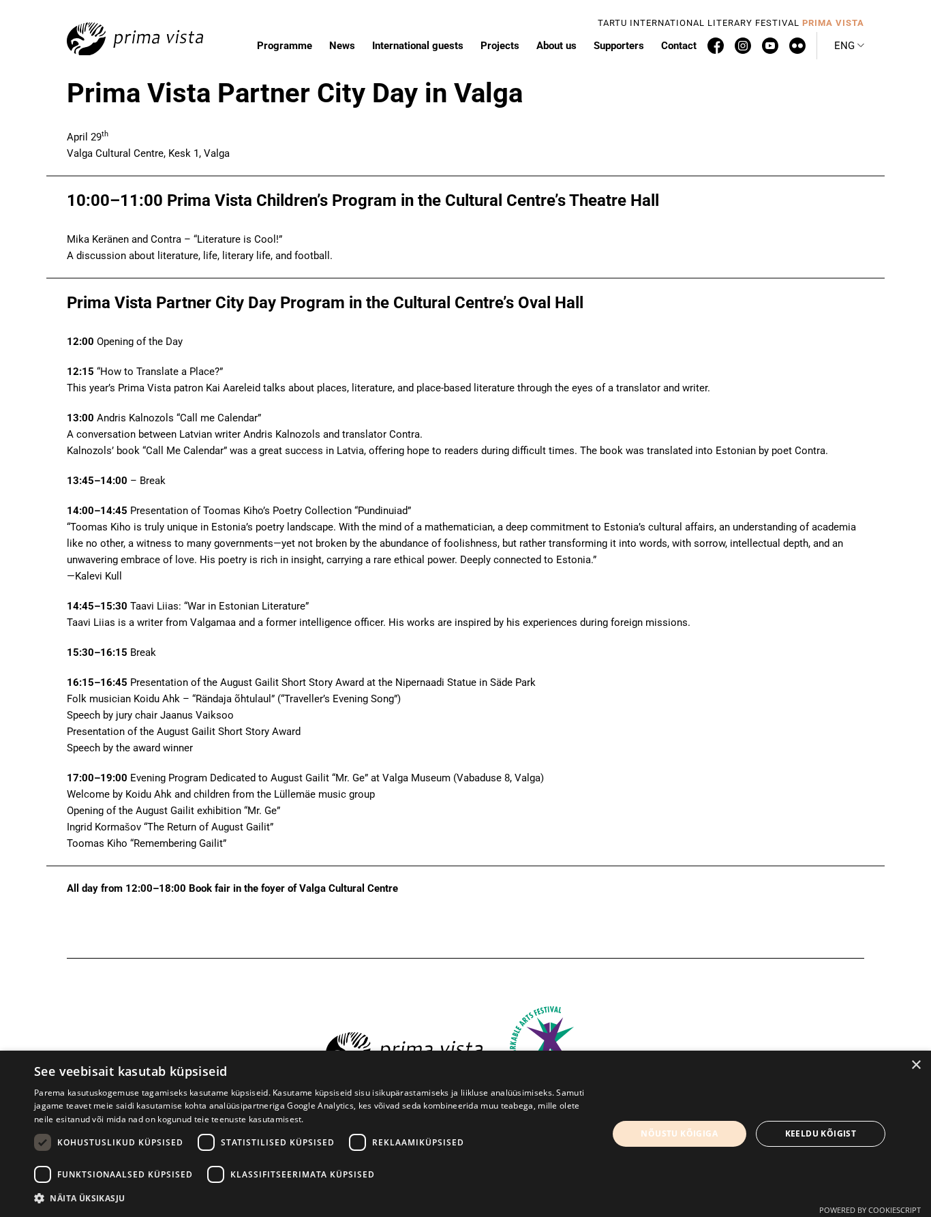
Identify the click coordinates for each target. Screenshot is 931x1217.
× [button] (916, 1065)
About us (556, 46)
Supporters (619, 46)
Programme (284, 46)
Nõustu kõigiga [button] (679, 1133)
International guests (417, 46)
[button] (849, 45)
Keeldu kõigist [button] (821, 1133)
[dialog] (465, 1134)
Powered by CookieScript (870, 1210)
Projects (499, 46)
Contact (679, 46)
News (342, 46)
